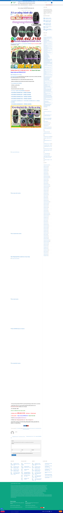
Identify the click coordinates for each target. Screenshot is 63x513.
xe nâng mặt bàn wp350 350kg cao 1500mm (47, 87)
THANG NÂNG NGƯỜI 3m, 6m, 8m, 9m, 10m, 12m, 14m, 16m (48, 157)
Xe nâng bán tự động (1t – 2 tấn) (48, 159)
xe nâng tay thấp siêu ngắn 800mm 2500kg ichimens (27, 492)
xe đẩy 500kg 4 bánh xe (41, 493)
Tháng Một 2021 (46, 224)
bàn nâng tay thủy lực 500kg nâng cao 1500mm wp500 (48, 45)
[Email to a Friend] (26, 425)
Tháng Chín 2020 (46, 227)
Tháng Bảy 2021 (46, 217)
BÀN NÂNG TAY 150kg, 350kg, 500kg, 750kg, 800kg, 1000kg (47, 119)
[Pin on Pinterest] (28, 425)
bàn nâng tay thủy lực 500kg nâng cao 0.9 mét (48, 43)
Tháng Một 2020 (46, 238)
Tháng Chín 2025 (46, 166)
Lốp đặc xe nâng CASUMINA (20, 90)
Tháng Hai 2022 (46, 210)
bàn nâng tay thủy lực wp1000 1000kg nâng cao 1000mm (48, 49)
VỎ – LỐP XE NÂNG (46, 153)
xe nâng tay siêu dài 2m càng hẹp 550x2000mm (47, 93)
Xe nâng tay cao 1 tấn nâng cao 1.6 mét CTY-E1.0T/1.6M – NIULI (48, 21)
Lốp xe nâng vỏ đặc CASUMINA (16, 43)
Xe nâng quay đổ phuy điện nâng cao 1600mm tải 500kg (48, 30)
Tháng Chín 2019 (46, 244)
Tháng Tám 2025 (46, 167)
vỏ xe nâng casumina (28, 428)
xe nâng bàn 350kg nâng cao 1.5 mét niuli (47, 67)
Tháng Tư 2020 (45, 234)
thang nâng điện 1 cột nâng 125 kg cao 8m (48, 65)
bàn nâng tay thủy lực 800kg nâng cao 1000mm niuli (26, 485)
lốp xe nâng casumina (32, 428)
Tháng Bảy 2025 (46, 169)
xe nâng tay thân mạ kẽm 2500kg (32, 491)
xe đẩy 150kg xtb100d (36, 493)
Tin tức (40, 0)
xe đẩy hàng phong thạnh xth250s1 (47, 104)
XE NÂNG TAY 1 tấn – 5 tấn (47, 143)
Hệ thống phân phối (36, 0)
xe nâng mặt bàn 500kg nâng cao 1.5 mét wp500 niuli (47, 84)
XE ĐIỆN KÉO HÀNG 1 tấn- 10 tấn (47, 141)
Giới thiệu (32, 0)
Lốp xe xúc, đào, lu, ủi (46, 124)
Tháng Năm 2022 (46, 207)
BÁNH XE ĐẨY (45, 121)
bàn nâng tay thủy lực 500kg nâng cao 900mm (15, 485)
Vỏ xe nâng (13, 90)
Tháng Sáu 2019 (46, 248)
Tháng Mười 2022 (46, 203)
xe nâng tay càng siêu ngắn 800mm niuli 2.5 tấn (16, 491)
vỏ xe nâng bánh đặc (37, 428)
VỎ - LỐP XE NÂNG (18, 428)
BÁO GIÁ (60, 511)
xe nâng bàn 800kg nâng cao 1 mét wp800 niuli (47, 73)
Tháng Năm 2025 (46, 170)
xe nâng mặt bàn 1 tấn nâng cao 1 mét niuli (48, 80)
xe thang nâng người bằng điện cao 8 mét (47, 100)
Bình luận (13, 443)
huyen (30, 10)
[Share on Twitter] (25, 425)
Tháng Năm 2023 (46, 194)
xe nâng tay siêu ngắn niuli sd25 (24, 491)
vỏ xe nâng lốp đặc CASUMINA (26, 43)
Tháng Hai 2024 (46, 183)
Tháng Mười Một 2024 (46, 177)
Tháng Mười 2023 (46, 187)
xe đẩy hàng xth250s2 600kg (47, 105)
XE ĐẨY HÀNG (45, 125)
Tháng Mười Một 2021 (46, 214)
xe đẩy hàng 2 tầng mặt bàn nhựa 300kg (47, 103)
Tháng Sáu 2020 (46, 231)
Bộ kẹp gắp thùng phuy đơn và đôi (48, 27)
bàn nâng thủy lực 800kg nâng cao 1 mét (42, 485)
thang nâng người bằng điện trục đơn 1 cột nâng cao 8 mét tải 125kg (48, 61)
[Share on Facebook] (24, 425)
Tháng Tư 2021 (45, 220)
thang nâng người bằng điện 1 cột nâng (48, 59)
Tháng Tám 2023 (46, 190)
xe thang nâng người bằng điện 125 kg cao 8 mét (48, 98)
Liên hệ (42, 0)
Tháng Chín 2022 (46, 204)
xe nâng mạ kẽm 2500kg (46, 79)
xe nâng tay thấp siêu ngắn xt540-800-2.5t (38, 492)
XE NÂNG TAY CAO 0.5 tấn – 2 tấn (48, 134)
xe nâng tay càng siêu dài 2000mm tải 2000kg (48, 91)
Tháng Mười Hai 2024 (46, 176)
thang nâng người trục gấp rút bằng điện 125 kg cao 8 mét (48, 64)
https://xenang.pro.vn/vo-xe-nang (16, 74)
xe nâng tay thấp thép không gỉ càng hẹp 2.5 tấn (28, 493)
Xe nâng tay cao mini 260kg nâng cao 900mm (48, 18)
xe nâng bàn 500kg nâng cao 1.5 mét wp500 (47, 69)
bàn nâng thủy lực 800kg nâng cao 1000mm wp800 (47, 53)
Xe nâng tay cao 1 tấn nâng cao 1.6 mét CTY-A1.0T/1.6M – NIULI (48, 24)
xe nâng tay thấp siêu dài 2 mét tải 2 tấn (48, 96)
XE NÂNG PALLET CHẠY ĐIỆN (47, 136)
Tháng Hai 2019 (46, 254)
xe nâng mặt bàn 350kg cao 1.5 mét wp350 (47, 82)
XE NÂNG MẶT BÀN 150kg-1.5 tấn (48, 129)
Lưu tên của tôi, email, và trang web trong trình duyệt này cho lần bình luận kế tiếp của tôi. (23, 453)
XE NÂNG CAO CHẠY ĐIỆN (47, 127)
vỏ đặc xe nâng (24, 428)
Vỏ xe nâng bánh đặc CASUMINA (16, 83)
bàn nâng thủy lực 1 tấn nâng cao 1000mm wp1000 (47, 51)
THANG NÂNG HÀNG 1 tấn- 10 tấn (48, 151)
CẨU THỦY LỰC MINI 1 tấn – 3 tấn (48, 112)
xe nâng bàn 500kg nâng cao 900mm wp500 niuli (47, 71)
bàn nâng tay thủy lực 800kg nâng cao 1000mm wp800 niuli (48, 47)
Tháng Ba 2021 (45, 221)
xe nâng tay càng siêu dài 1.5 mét (47, 90)
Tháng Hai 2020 (46, 237)
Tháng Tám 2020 (46, 228)
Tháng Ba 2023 (45, 197)
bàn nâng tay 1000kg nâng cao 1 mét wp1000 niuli (47, 38)
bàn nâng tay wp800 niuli (35, 485)
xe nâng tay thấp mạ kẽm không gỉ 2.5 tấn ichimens (16, 492)
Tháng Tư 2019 (45, 251)
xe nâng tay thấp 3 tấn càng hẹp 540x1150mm (41, 491)
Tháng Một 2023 (46, 200)
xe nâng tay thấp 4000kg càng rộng (47, 95)
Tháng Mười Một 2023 (46, 186)
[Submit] (51, 2)
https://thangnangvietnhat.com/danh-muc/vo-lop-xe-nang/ (20, 256)
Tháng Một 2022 (46, 211)
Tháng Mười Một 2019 (46, 241)
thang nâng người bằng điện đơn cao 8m (48, 62)
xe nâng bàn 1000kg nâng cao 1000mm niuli (48, 75)
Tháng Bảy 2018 (46, 255)
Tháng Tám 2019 (46, 245)
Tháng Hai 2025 (46, 173)
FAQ (44, 0)
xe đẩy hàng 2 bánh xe (46, 101)
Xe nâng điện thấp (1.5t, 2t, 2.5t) (48, 146)
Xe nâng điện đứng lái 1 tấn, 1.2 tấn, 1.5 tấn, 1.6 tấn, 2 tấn (48, 115)
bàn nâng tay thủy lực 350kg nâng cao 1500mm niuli (48, 41)
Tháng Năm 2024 (46, 180)
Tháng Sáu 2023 (46, 193)
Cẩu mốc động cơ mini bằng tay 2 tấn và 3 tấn (48, 477)
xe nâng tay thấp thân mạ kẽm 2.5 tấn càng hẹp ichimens (16, 493)
